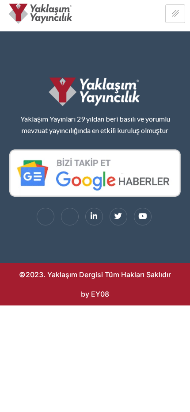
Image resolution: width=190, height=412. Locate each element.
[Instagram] (70, 216)
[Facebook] (45, 216)
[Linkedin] (94, 216)
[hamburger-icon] (175, 13)
